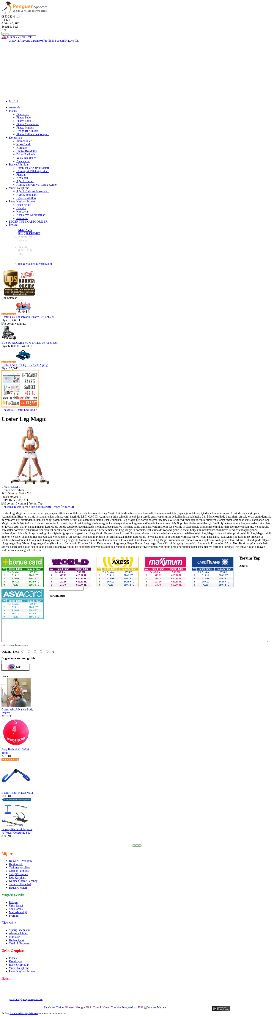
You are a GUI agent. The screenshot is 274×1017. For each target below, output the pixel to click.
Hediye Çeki (16, 940)
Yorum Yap (35, 503)
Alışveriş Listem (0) (31, 40)
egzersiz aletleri (71, 839)
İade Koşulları (17, 877)
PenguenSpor (129, 1007)
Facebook (49, 1007)
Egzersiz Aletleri (26, 198)
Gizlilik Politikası (19, 870)
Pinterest (70, 1007)
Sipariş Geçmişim (19, 930)
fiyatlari (167, 839)
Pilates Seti (22, 114)
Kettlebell (22, 177)
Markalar (14, 936)
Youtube (116, 1007)
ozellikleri (202, 839)
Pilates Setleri (24, 117)
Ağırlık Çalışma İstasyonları (32, 191)
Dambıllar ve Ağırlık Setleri (32, 167)
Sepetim (59, 40)
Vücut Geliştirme (19, 188)
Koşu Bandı (23, 144)
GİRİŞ (11, 37)
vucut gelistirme (118, 839)
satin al (191, 839)
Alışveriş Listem (18, 933)
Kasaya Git (71, 40)
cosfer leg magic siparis (37, 842)
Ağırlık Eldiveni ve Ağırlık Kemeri (36, 184)
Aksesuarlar (23, 161)
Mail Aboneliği (18, 912)
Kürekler (21, 147)
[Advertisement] (137, 70)
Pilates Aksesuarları (27, 124)
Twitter (60, 1007)
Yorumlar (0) (43, 506)
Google (80, 1007)
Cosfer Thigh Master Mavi (17, 792)
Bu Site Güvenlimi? (20, 860)
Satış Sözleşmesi (18, 874)
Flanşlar (21, 174)
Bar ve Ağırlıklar (19, 164)
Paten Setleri (23, 204)
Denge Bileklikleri (27, 130)
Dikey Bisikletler (26, 154)
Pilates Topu (23, 120)
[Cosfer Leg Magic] (30, 483)
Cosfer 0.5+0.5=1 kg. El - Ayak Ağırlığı (24, 365)
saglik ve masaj (138, 839)
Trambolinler (24, 141)
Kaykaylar (22, 211)
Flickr (89, 1007)
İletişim (13, 224)
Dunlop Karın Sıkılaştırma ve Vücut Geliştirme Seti (16, 831)
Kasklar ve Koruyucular (30, 214)
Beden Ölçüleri (18, 887)
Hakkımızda (16, 864)
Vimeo (106, 1007)
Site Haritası (16, 908)
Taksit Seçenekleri (24, 506)
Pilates (13, 110)
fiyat (182, 839)
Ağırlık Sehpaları (26, 194)
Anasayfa (13, 40)
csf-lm (48, 839)
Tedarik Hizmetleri (20, 884)
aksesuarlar (154, 839)
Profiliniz (48, 40)
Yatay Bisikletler (26, 157)
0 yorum (21, 503)
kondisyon (101, 839)
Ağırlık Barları (25, 181)
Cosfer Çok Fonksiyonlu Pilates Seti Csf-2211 (28, 316)
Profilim (13, 915)
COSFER (17, 486)
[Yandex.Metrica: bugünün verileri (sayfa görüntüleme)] (155, 1007)
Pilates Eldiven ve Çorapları (32, 134)
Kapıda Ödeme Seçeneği (23, 880)
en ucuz (214, 839)
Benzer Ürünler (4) (62, 506)
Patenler (21, 208)
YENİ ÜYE (25, 37)
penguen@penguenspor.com (35, 263)
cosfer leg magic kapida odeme (238, 839)
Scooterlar (22, 218)
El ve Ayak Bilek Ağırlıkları (32, 171)
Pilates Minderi (25, 127)
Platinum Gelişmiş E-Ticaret (24, 1013)
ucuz (176, 839)
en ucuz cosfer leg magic (28, 839)
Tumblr (97, 1007)
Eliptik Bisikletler (26, 151)
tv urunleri (87, 839)
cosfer (56, 839)
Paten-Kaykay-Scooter (22, 201)
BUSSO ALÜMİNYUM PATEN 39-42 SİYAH (30, 342)
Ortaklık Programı (19, 943)
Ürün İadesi (16, 905)
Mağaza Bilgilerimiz (29, 232)
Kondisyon (15, 137)
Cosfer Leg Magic (26, 409)
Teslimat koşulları (19, 867)
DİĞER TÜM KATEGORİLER (28, 221)
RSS (141, 1007)
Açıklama (7, 506)
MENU (13, 101)
